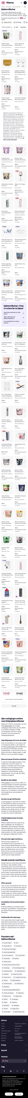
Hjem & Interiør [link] (16, 7)
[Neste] (24, 22)
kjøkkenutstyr (8, 726)
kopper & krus (11, 746)
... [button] (22, 7)
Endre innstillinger (14, 1089)
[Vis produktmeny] (25, 9)
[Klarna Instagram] (24, 1071)
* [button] (7, 52)
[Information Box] (11, 27)
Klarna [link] (2, 7)
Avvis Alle (9, 1094)
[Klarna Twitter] (17, 1071)
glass (13, 762)
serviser (8, 801)
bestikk (7, 783)
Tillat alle (19, 1094)
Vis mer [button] (14, 706)
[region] (14, 1086)
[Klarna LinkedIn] (11, 1071)
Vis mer (25, 15)
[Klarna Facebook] (4, 1071)
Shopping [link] (8, 7)
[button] (4, 440)
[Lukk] (25, 1076)
